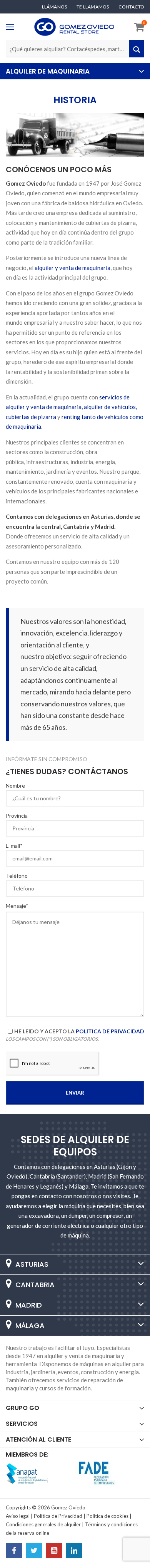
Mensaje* (17, 906)
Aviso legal (18, 1516)
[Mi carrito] (139, 28)
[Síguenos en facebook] (14, 1551)
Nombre (15, 785)
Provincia (17, 815)
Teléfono (17, 876)
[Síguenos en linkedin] (74, 1551)
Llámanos (54, 7)
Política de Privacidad (110, 1031)
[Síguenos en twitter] (34, 1551)
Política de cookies (107, 1516)
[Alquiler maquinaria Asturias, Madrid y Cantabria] (74, 26)
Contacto (131, 7)
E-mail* (14, 845)
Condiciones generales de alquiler (43, 1524)
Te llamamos (93, 7)
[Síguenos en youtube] (54, 1551)
